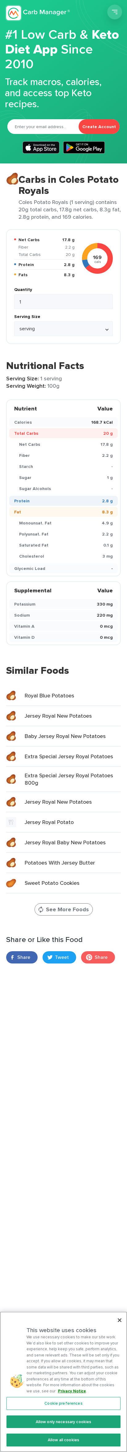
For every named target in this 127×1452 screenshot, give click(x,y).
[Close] (119, 1320)
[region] (63, 1382)
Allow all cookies (63, 1440)
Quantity (23, 289)
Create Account (99, 127)
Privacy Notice (72, 1391)
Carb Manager (38, 13)
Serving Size (27, 316)
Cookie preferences (63, 1403)
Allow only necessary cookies (64, 1422)
